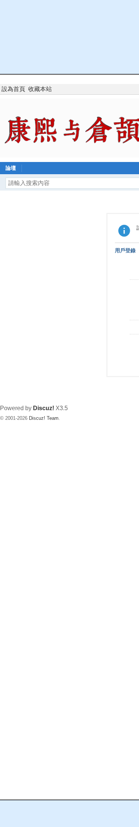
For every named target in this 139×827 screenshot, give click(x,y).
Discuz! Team (44, 418)
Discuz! (43, 408)
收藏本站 (40, 89)
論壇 (11, 168)
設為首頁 (13, 89)
